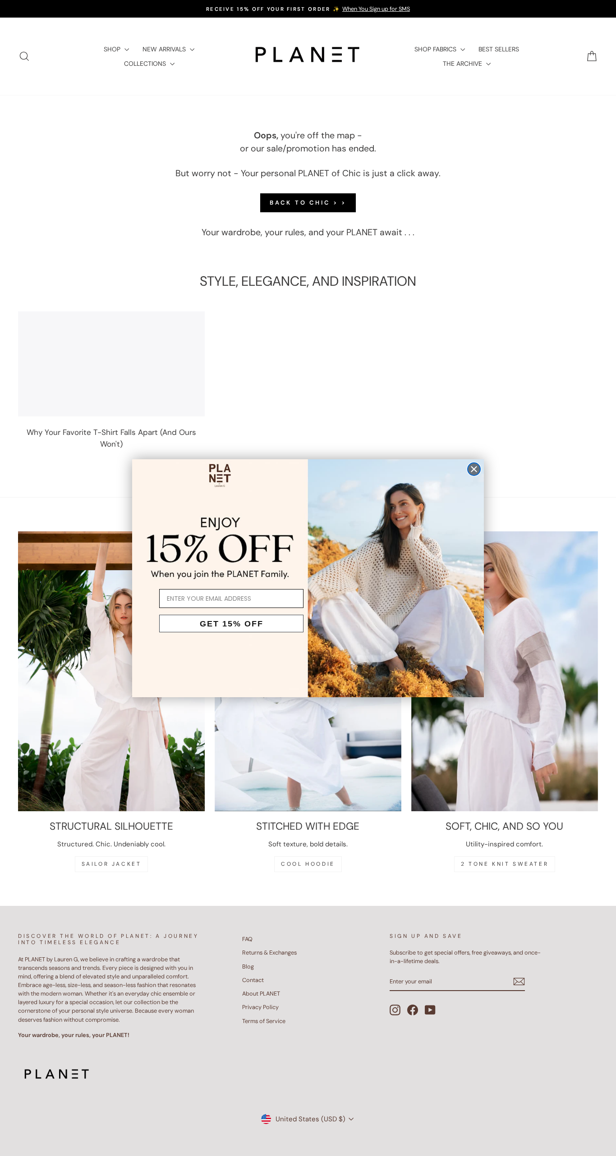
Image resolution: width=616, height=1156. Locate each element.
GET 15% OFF (231, 623)
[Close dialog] (474, 469)
